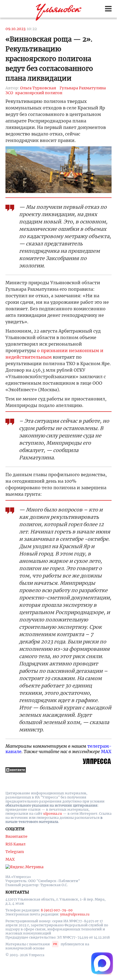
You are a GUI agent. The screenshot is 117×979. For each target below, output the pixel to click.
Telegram (14, 851)
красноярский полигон (38, 92)
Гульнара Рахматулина (83, 88)
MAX (106, 751)
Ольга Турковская (38, 88)
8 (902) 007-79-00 (57, 910)
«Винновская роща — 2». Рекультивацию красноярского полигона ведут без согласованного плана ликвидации (49, 59)
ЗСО (9, 92)
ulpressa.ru (52, 813)
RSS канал (15, 844)
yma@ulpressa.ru (75, 914)
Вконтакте (16, 836)
